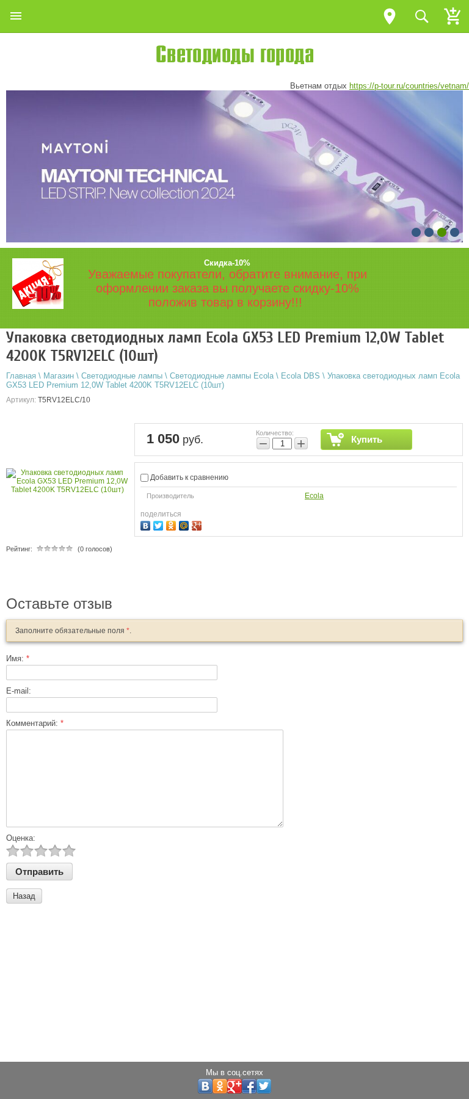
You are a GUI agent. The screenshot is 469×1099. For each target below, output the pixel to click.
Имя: (17, 658)
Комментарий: (35, 723)
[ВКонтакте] (146, 524)
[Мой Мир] (185, 524)
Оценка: (20, 838)
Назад (24, 896)
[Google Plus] (198, 524)
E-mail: (18, 690)
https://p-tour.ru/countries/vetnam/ (409, 85)
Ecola (314, 495)
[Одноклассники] (172, 524)
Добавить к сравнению (188, 477)
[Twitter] (159, 524)
